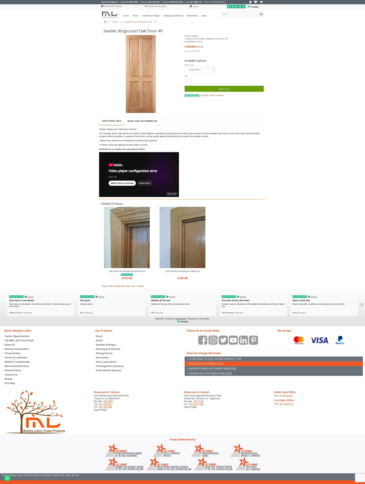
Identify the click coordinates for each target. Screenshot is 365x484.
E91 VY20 (198, 401)
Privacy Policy (12, 353)
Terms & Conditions (16, 357)
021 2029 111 (196, 2)
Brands (9, 378)
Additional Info (111, 120)
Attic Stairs (102, 357)
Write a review (216, 95)
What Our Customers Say (142, 121)
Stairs (204, 15)
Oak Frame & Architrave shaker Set (182, 271)
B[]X (362, 482)
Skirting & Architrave (173, 15)
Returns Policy (13, 370)
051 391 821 (154, 2)
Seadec (194, 35)
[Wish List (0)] (255, 2)
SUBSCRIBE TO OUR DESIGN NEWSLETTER (215, 359)
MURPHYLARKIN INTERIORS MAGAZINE (212, 368)
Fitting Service (104, 353)
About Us (10, 344)
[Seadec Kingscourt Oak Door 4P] (140, 74)
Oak (127, 286)
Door (132, 286)
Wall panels (192, 15)
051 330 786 (105, 407)
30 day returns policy (156, 6)
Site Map (10, 383)
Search (115, 22)
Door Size (190, 65)
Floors (135, 15)
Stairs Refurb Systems (108, 370)
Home (195, 6)
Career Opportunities (17, 336)
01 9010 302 (132, 2)
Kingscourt (119, 286)
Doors (126, 15)
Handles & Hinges (151, 15)
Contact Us (11, 374)
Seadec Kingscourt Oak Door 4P (138, 22)
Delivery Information (17, 349)
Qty (186, 76)
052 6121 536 (176, 2)
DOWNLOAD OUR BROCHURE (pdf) (210, 373)
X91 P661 (108, 401)
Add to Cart (224, 88)
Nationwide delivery (112, 6)
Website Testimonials (17, 361)
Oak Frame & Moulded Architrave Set (127, 271)
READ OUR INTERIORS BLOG (206, 363)
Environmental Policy (17, 366)
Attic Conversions (106, 361)
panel (141, 286)
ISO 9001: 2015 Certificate (19, 340)
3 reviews (204, 95)
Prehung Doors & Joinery (110, 366)
